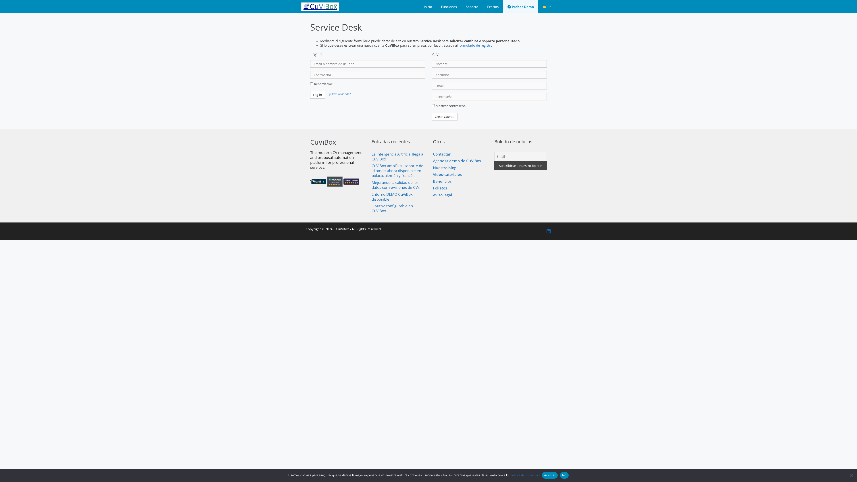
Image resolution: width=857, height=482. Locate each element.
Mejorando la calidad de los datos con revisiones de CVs (396, 185)
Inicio (428, 6)
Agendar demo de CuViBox (457, 160)
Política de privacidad (525, 475)
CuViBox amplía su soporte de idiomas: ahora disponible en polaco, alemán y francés (397, 170)
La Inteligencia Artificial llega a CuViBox (397, 157)
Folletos (440, 188)
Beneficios (442, 181)
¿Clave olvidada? (340, 94)
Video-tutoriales (447, 174)
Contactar (442, 154)
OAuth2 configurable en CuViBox (392, 208)
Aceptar (549, 475)
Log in (317, 95)
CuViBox (342, 229)
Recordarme (323, 84)
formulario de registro (476, 45)
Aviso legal (442, 194)
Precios (493, 6)
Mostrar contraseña (450, 106)
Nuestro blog (444, 167)
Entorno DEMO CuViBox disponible (392, 197)
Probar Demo (522, 6)
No (564, 475)
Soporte (472, 6)
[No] (851, 475)
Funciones (449, 6)
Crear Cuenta (445, 116)
